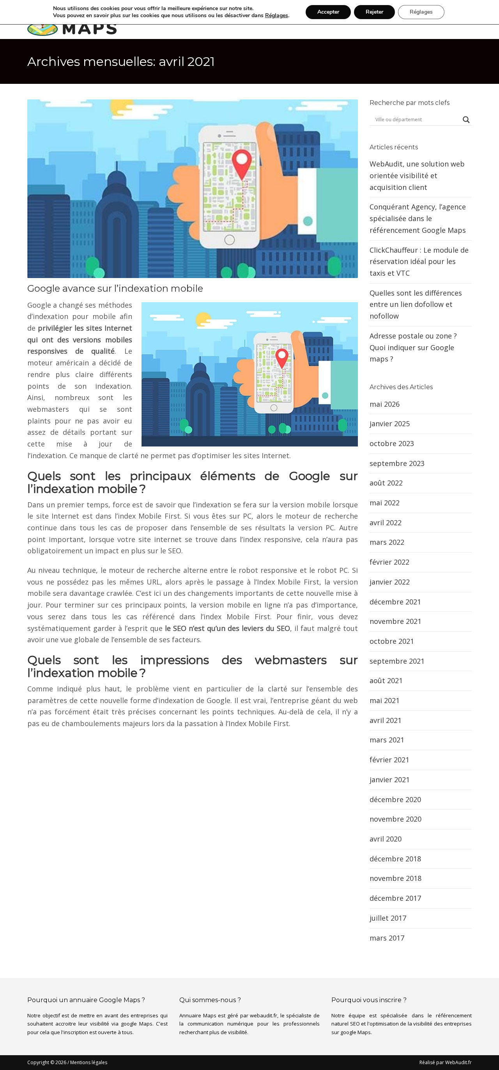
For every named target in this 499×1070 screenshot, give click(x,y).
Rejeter (374, 12)
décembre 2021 (395, 601)
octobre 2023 (392, 443)
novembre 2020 (395, 819)
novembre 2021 (395, 621)
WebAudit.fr (458, 1062)
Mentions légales (88, 1062)
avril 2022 (386, 522)
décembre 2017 (395, 898)
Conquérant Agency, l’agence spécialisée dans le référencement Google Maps (418, 218)
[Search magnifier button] (466, 119)
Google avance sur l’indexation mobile (115, 288)
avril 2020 (386, 838)
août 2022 (386, 482)
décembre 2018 (395, 858)
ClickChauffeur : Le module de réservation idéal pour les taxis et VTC (419, 261)
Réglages (276, 15)
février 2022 (389, 562)
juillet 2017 (388, 918)
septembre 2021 (397, 661)
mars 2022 (387, 542)
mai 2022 (385, 502)
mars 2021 (387, 739)
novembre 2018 (395, 878)
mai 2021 (385, 700)
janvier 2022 (390, 581)
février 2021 (389, 759)
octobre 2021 (392, 641)
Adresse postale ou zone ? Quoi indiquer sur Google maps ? (413, 347)
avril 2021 (386, 720)
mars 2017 (387, 937)
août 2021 (386, 680)
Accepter (328, 12)
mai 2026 (385, 404)
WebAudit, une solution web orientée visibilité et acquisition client (417, 175)
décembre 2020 (395, 799)
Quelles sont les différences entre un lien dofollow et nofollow (416, 304)
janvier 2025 (390, 423)
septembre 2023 (397, 463)
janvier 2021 (390, 779)
